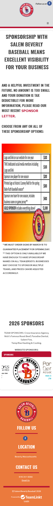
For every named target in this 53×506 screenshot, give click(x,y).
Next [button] (46, 369)
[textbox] (26, 55)
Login (26, 501)
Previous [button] (6, 369)
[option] (26, 371)
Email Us (26, 480)
